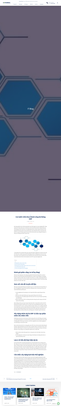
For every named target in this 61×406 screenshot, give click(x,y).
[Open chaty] (58, 403)
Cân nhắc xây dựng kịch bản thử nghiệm (21, 268)
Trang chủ (15, 4)
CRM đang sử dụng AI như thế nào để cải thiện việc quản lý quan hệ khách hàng (23, 400)
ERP (30, 215)
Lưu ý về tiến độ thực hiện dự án (20, 266)
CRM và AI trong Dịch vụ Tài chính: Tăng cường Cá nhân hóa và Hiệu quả (37, 398)
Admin (28, 221)
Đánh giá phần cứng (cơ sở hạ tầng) (20, 262)
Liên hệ (36, 4)
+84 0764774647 (52, 3)
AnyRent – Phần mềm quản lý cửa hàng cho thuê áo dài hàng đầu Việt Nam (9, 397)
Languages (41, 4)
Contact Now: (21, 1)
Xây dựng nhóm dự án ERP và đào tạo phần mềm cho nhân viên (25, 265)
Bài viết (31, 4)
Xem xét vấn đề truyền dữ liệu (20, 264)
